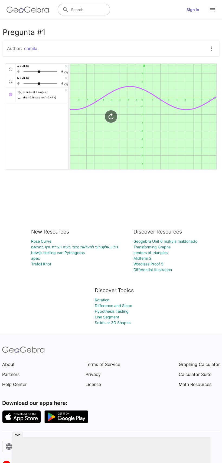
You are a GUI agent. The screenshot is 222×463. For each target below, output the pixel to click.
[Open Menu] (212, 9)
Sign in (193, 9)
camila (30, 48)
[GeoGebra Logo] (27, 9)
